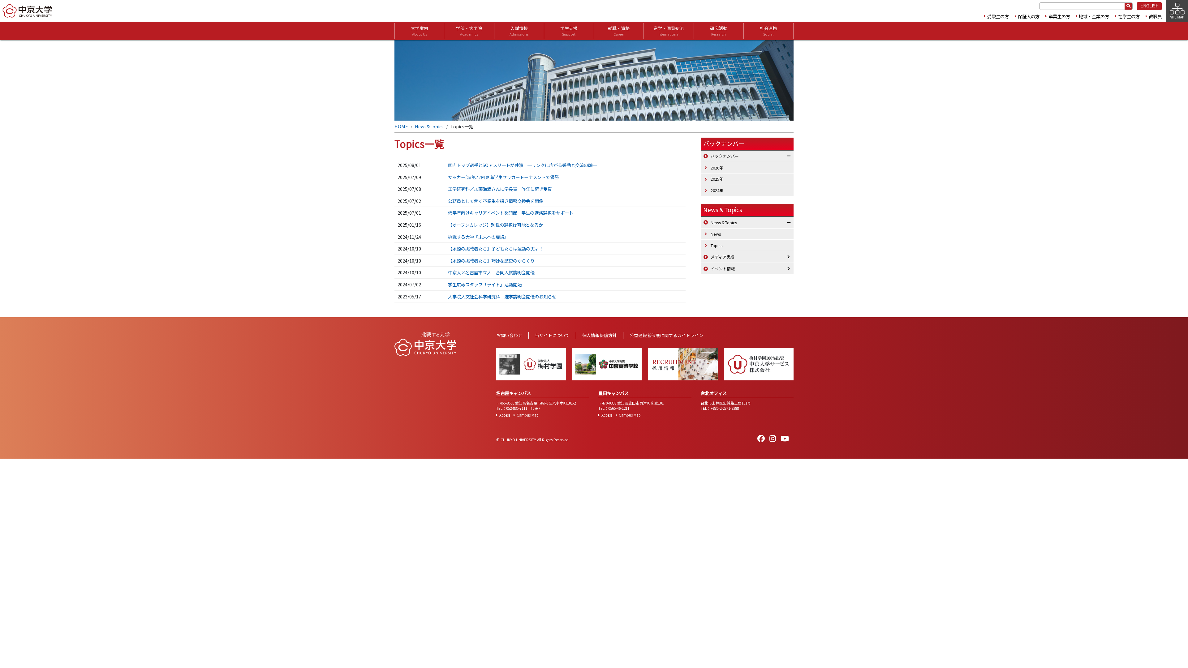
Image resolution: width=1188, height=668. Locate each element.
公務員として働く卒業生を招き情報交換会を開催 (495, 201)
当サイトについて (552, 335)
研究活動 (718, 30)
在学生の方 (1129, 16)
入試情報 (519, 30)
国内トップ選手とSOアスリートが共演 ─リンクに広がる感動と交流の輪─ (522, 165)
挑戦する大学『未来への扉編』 (478, 236)
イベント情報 (723, 269)
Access (504, 415)
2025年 (717, 179)
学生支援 (569, 30)
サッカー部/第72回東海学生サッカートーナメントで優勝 (503, 177)
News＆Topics (722, 209)
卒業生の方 (1059, 16)
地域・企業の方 (1094, 16)
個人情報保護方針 (599, 335)
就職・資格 (619, 30)
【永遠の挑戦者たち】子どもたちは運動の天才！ (495, 248)
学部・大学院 (469, 30)
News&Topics (429, 126)
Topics (717, 245)
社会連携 (768, 30)
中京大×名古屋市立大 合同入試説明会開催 (491, 272)
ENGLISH (1149, 5)
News (716, 234)
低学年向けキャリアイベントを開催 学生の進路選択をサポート (510, 212)
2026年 (717, 168)
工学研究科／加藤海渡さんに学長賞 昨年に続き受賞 (500, 189)
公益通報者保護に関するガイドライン (666, 335)
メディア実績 (722, 257)
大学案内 (419, 30)
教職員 (1155, 16)
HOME (401, 126)
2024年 (717, 190)
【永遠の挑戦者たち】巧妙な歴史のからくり (491, 260)
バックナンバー (725, 156)
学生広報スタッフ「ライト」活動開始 (485, 284)
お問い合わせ (509, 335)
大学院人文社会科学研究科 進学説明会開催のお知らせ (502, 296)
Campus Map (528, 415)
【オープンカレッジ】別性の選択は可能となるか (495, 224)
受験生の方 (998, 16)
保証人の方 (1029, 16)
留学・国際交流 (668, 30)
